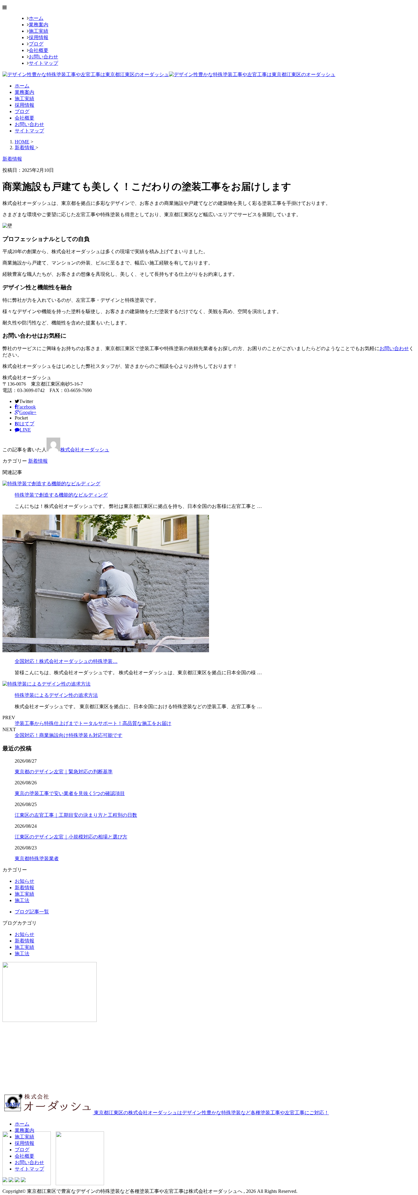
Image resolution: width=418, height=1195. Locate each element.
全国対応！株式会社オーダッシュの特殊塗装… (66, 661)
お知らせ (24, 881)
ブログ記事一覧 (32, 911)
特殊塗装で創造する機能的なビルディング (61, 495)
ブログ (36, 43)
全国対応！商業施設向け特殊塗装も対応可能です (68, 735)
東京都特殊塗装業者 (37, 858)
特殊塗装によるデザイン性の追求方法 (56, 695)
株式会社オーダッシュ (84, 449)
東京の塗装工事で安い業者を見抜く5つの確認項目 (70, 793)
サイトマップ (43, 63)
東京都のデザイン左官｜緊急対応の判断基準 (64, 771)
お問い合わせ (43, 56)
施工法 (22, 900)
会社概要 (38, 50)
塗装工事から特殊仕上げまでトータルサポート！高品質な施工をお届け (93, 723)
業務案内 (38, 24)
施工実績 (38, 31)
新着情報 (38, 461)
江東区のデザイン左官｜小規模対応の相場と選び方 (71, 836)
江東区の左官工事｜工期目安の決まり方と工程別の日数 (76, 815)
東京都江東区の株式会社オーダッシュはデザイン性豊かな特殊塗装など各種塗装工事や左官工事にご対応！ (211, 1112)
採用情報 (38, 37)
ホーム (36, 18)
